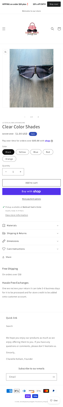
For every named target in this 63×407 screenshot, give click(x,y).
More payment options (31, 199)
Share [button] (8, 257)
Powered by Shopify (41, 401)
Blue (35, 152)
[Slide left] (24, 117)
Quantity (6, 165)
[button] (3, 28)
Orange (9, 159)
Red (48, 152)
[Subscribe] (53, 377)
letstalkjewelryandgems (27, 401)
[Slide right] (38, 117)
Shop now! (54, 4)
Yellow (22, 152)
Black (8, 152)
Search (9, 326)
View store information (16, 215)
